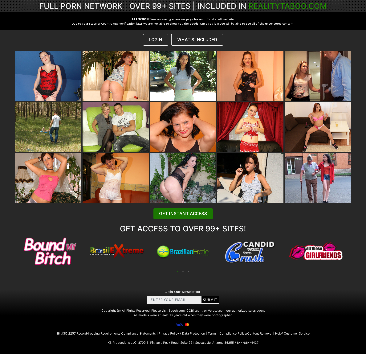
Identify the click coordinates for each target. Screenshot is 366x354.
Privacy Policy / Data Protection (182, 333)
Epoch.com (177, 310)
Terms (212, 333)
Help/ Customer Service (292, 333)
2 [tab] (183, 271)
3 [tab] (189, 271)
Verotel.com (216, 310)
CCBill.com (194, 310)
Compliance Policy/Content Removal (245, 333)
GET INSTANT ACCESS (183, 213)
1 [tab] (177, 271)
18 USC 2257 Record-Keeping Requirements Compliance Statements (106, 333)
